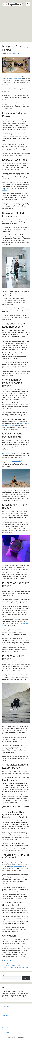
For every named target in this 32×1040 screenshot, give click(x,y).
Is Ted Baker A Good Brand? (12, 965)
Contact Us (5, 1006)
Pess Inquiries (6, 1032)
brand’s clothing (16, 461)
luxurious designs (15, 78)
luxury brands (8, 963)
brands (4, 302)
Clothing (6, 961)
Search (4, 975)
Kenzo (12, 961)
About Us (5, 1015)
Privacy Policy (6, 1027)
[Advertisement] (16, 24)
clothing (4, 190)
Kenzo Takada (6, 163)
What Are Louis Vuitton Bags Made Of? (16, 967)
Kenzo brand (6, 453)
